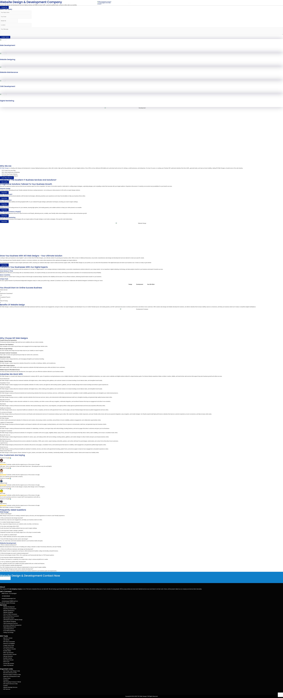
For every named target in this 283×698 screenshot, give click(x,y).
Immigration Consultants (6, 430)
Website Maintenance (9, 72)
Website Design (5, 188)
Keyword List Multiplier (9, 643)
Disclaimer (6, 680)
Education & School (5, 399)
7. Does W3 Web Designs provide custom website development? (16, 569)
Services (142, 2)
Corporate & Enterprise (6, 395)
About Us (135, 2)
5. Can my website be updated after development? (13, 561)
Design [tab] (130, 284)
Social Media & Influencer (6, 416)
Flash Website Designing (9, 621)
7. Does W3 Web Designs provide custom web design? (14, 539)
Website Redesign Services (10, 687)
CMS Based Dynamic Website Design (12, 619)
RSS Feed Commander (9, 641)
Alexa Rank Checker (8, 660)
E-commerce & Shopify (6, 412)
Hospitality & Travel (5, 383)
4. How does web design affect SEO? (9, 526)
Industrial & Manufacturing (6, 391)
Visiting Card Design (8, 632)
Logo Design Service (8, 628)
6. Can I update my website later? (8, 534)
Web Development (7, 45)
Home (129, 2)
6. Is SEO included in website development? (11, 565)
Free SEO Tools (161, 2)
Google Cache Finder (8, 645)
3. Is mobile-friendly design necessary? (10, 522)
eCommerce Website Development (12, 625)
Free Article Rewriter (8, 647)
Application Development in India (11, 676)
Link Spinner (6, 639)
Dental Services (4, 447)
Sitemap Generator (8, 656)
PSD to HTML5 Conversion (10, 614)
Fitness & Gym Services (6, 450)
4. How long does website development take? (11, 557)
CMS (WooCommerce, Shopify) (10, 212)
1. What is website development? (8, 545)
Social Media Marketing (7, 217)
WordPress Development (9, 608)
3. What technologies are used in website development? (14, 553)
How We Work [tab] (150, 284)
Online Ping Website (8, 665)
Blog (176, 2)
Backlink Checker (7, 658)
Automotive (3, 426)
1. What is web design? (5, 513)
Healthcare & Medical (5, 408)
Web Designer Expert (8, 618)
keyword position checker (10, 654)
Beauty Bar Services (5, 435)
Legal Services (4, 443)
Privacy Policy (6, 678)
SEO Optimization (6, 200)
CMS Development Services (10, 623)
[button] (144, 2)
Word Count (6, 661)
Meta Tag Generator (8, 652)
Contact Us (182, 2)
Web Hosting (150, 2)
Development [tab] (139, 284)
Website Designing (7, 59)
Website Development (9, 607)
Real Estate (3, 404)
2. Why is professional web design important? (11, 518)
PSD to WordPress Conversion (11, 616)
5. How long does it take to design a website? (11, 530)
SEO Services (6, 689)
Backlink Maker (7, 650)
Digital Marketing (7, 101)
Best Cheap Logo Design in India (11, 671)
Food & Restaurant (4, 378)
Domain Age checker (8, 663)
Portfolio (170, 2)
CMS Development (7, 86)
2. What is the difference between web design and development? (16, 549)
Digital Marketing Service (9, 627)
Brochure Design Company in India (12, 674)
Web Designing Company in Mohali (12, 682)
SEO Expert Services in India (10, 683)
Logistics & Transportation (6, 422)
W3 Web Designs (4, 168)
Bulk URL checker (7, 638)
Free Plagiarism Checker (9, 649)
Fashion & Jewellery (5, 387)
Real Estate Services (5, 439)
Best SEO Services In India (10, 672)
